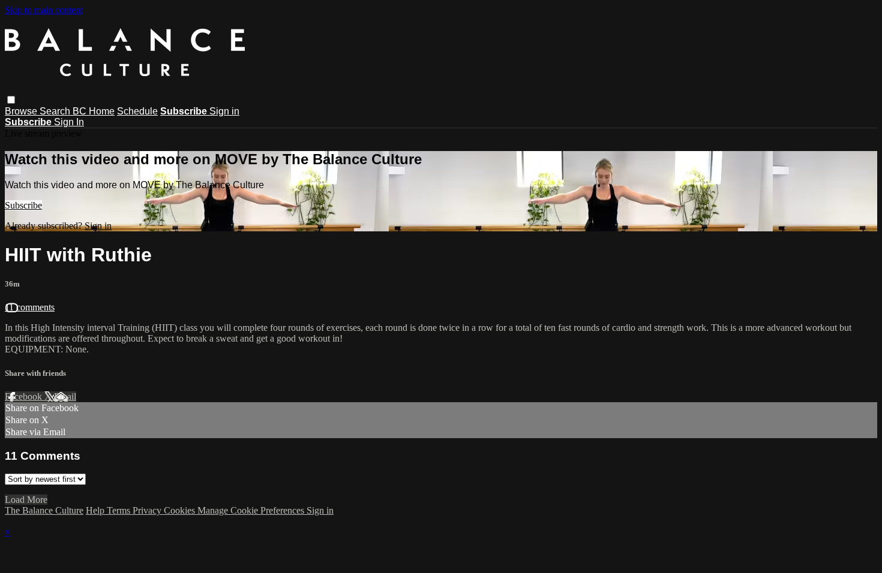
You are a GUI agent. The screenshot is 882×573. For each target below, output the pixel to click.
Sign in (224, 111)
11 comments (30, 307)
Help (96, 510)
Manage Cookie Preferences (252, 510)
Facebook (24, 396)
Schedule (137, 111)
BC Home (94, 111)
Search (56, 111)
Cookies (180, 510)
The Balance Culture (44, 510)
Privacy (148, 510)
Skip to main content (44, 10)
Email (65, 396)
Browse (22, 111)
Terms (120, 510)
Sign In (69, 122)
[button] (11, 100)
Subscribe (23, 205)
